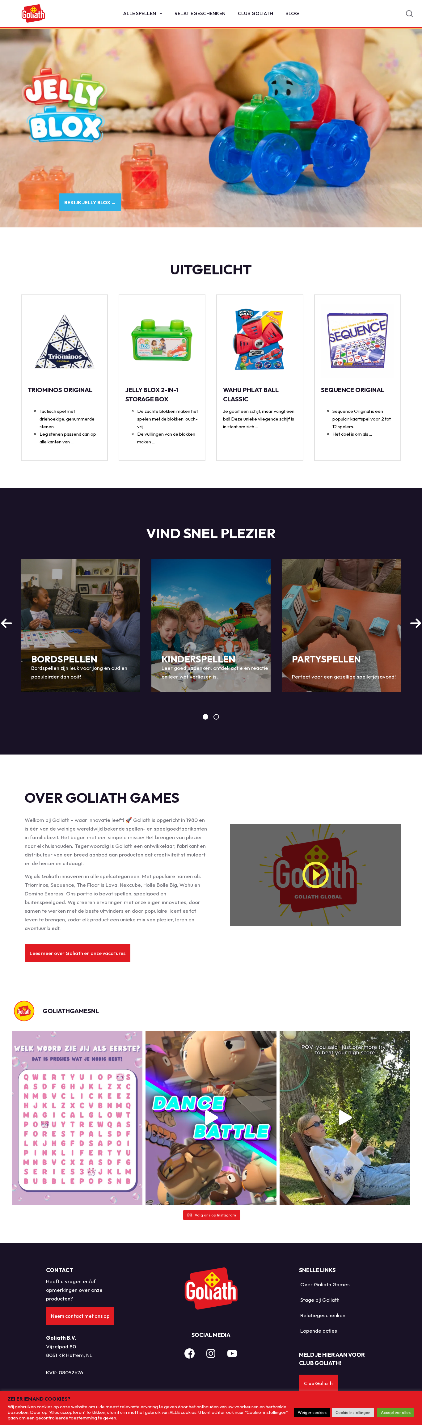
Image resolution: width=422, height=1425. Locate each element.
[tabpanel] (80, 625)
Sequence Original (352, 390)
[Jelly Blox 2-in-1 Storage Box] (162, 341)
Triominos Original (60, 390)
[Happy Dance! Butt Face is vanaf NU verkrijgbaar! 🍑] (211, 1118)
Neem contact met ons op (80, 1316)
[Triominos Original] (64, 341)
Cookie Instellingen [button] (352, 1412)
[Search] (409, 13)
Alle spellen (139, 13)
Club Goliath (255, 13)
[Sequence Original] (357, 341)
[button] (77, 953)
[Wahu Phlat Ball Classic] (259, 341)
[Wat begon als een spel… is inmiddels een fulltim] (345, 1118)
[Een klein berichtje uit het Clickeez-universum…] (77, 1118)
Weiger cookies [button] (312, 1412)
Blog (292, 13)
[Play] (315, 875)
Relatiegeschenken (200, 13)
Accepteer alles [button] (396, 1412)
